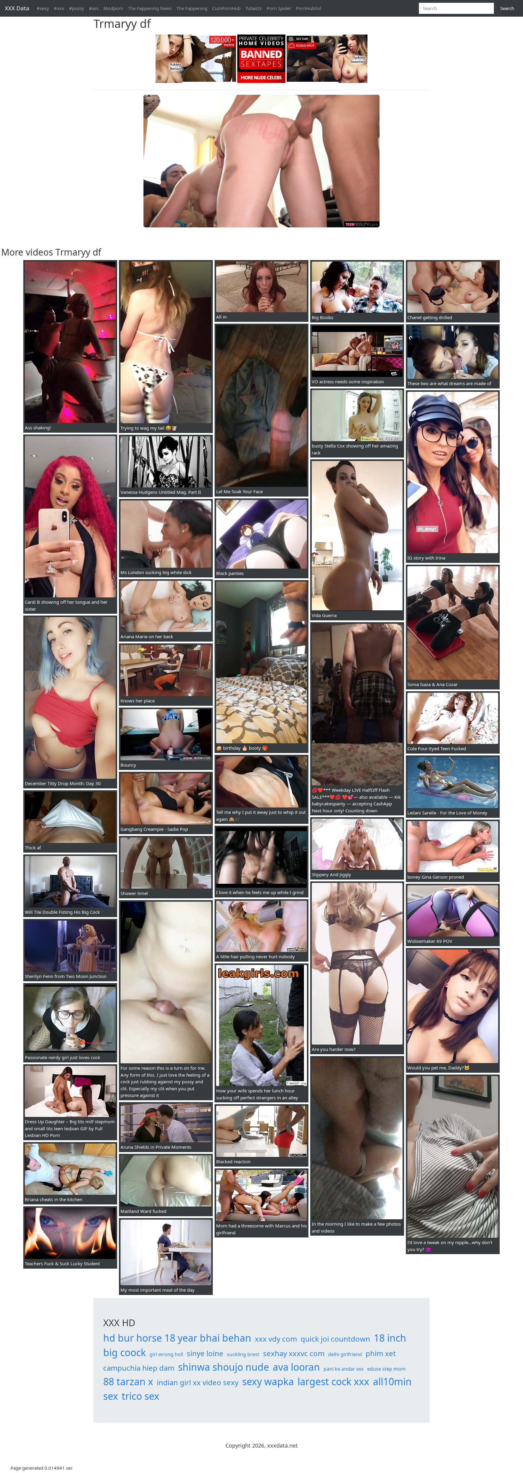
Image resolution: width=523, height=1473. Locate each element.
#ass (94, 8)
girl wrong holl (166, 1354)
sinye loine (205, 1353)
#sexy (43, 8)
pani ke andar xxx (343, 1369)
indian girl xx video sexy (197, 1382)
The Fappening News (150, 8)
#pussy (76, 8)
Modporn (113, 8)
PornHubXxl (308, 8)
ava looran (296, 1366)
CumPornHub (226, 8)
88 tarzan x (128, 1381)
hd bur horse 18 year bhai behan (177, 1337)
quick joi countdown (335, 1339)
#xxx (59, 8)
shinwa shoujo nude (223, 1366)
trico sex (140, 1395)
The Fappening (191, 8)
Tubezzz (253, 8)
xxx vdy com (276, 1339)
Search (507, 8)
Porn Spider (279, 8)
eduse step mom (386, 1369)
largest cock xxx (333, 1381)
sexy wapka (268, 1381)
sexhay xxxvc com (293, 1353)
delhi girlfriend (345, 1354)
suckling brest (243, 1354)
